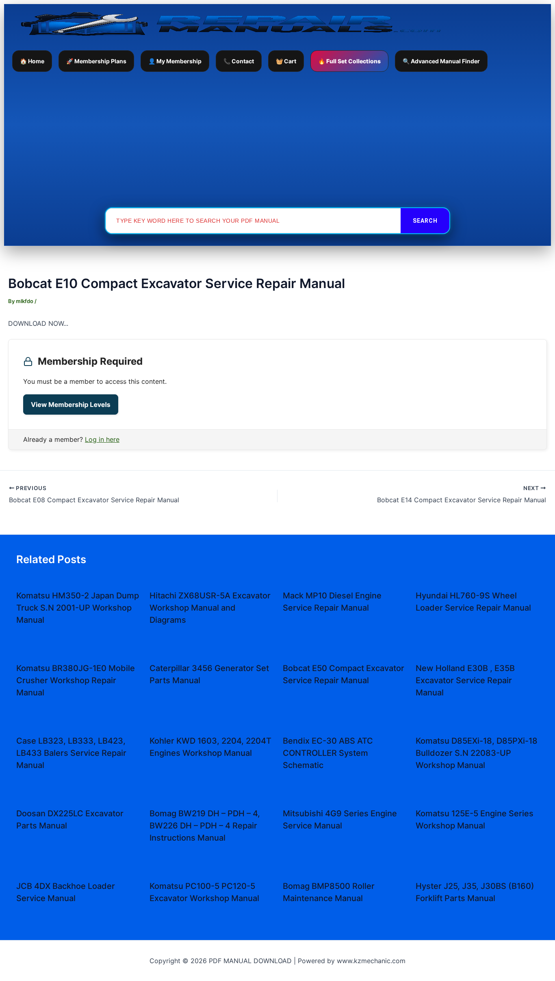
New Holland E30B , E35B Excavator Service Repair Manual (465, 680)
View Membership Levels (71, 404)
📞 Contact (238, 61)
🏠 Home (32, 61)
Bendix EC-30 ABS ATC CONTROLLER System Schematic (328, 753)
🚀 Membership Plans (96, 61)
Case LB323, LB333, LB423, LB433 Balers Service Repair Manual (71, 753)
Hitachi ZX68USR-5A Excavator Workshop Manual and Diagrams (210, 608)
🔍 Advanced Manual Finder (441, 61)
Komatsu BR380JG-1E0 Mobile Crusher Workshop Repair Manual (75, 680)
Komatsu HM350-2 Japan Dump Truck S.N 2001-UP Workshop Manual (77, 608)
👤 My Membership (175, 61)
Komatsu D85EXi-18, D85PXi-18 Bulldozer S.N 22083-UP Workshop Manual (477, 753)
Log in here (102, 439)
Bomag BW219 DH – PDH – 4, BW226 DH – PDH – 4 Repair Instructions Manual (205, 826)
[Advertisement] (277, 139)
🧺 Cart (286, 61)
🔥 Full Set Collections (349, 61)
